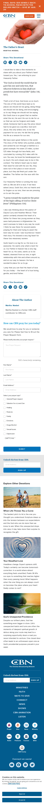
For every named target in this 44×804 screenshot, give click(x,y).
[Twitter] (10, 62)
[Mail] (20, 62)
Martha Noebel (11, 50)
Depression (11, 434)
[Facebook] (5, 62)
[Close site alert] (39, 6)
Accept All (22, 800)
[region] (22, 787)
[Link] (25, 62)
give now (29, 16)
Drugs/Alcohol (11, 425)
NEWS (22, 704)
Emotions (10, 421)
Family (9, 416)
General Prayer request (15, 399)
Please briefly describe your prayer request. (18, 340)
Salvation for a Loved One (16, 403)
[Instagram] (25, 764)
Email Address (8, 385)
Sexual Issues (11, 429)
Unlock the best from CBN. (16, 460)
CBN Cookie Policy (14, 784)
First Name (7, 365)
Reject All (22, 794)
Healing (9, 408)
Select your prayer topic (11, 395)
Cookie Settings (22, 788)
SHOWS (22, 708)
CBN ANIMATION (22, 712)
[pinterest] (15, 62)
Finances (10, 412)
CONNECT (22, 699)
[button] (38, 16)
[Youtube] (11, 764)
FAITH (22, 691)
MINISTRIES (22, 687)
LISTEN (22, 716)
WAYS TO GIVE (22, 695)
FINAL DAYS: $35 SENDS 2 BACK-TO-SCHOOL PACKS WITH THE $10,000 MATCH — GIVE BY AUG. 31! (19, 6)
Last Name (7, 375)
